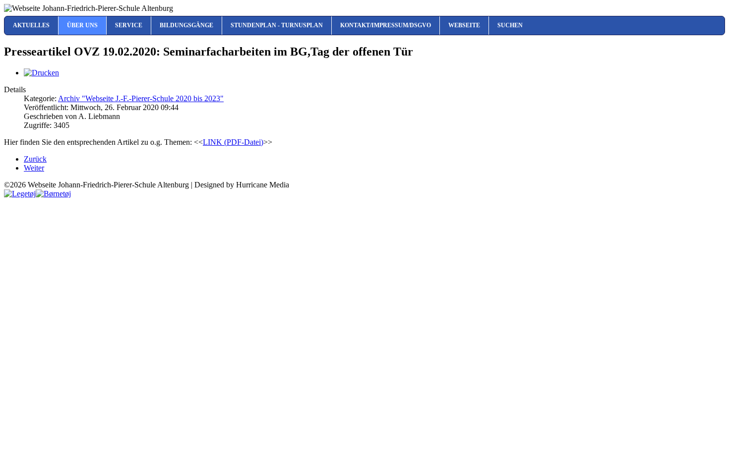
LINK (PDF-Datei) (233, 142)
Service (128, 25)
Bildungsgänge (186, 25)
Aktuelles (31, 25)
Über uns (82, 25)
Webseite (464, 25)
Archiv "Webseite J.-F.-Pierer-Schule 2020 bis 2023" (141, 98)
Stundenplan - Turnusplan (277, 25)
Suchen (510, 25)
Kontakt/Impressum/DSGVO (385, 25)
